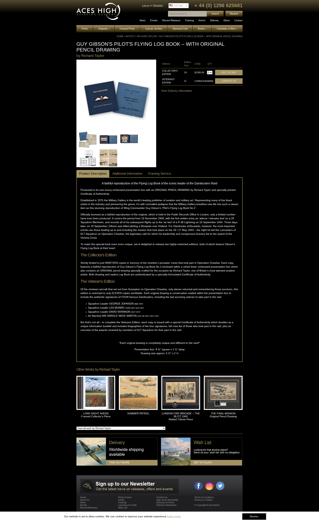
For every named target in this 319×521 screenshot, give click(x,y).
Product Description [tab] (93, 173)
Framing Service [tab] (159, 173)
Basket (234, 13)
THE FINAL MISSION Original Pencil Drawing (223, 415)
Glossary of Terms (165, 502)
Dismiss (254, 516)
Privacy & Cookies (203, 500)
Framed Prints (127, 28)
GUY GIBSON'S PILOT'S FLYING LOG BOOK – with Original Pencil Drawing (201, 36)
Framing (189, 20)
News (142, 20)
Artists (201, 20)
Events (154, 20)
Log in (145, 5)
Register (158, 5)
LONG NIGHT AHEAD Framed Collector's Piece (96, 415)
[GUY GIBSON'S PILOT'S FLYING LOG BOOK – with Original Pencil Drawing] (116, 128)
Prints (85, 28)
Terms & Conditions (204, 497)
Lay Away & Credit (127, 505)
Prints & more (125, 497)
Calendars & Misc (227, 28)
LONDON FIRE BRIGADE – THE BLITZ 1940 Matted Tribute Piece (181, 416)
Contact (238, 20)
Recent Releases (171, 20)
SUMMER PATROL (138, 413)
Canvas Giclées (153, 28)
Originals (103, 28)
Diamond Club (180, 28)
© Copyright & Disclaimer (207, 505)
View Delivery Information (176, 90)
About (226, 20)
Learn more (174, 516)
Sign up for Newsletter (167, 500)
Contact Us (229, 81)
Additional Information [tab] (127, 173)
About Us (84, 500)
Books (202, 28)
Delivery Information (166, 505)
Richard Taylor (147, 36)
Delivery (214, 20)
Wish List (122, 507)
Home (120, 36)
